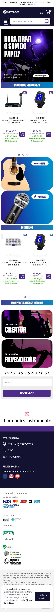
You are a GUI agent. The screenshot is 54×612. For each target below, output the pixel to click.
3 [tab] (26, 155)
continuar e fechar (42, 597)
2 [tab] (21, 155)
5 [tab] (34, 155)
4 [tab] (30, 155)
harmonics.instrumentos (28, 420)
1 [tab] (17, 155)
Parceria (14, 456)
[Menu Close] (6, 21)
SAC (10, 450)
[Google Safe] (8, 546)
